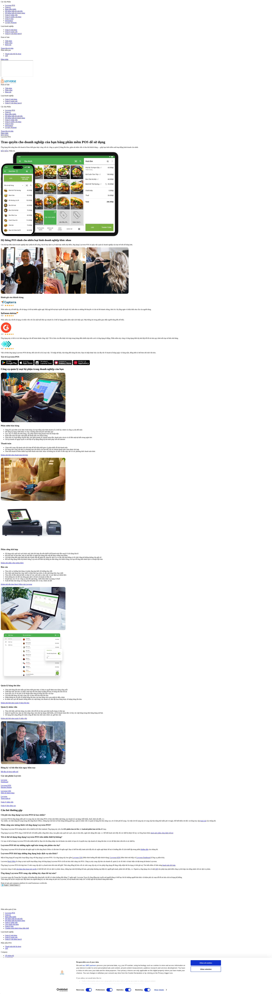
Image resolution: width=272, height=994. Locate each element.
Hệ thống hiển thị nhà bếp (14, 11)
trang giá (203, 821)
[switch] (109, 989)
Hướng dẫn (144, 849)
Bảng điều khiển (10, 9)
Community (9, 957)
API (6, 56)
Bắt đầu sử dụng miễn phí (9, 772)
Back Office (12, 861)
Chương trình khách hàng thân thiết (17, 928)
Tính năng (8, 41)
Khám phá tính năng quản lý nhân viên (14, 718)
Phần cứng (8, 43)
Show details (159, 990)
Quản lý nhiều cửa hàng (13, 17)
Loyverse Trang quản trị (5, 797)
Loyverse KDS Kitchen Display (6, 786)
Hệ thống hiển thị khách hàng (15, 13)
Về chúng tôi (9, 956)
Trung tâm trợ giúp (7, 48)
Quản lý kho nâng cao (8, 806)
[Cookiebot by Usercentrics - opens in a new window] (62, 989)
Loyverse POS (10, 5)
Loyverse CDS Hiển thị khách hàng (7, 792)
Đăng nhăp (4, 59)
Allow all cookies (206, 963)
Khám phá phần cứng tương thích (12, 563)
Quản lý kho (9, 19)
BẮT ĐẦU (5, 135)
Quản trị (8, 7)
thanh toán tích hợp (168, 865)
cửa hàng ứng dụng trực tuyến (26, 869)
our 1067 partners (89, 965)
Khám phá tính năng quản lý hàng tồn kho (15, 703)
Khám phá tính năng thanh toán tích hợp (14, 455)
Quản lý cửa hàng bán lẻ (13, 34)
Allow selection (206, 969)
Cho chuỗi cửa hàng (12, 924)
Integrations (9, 21)
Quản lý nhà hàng (11, 30)
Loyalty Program (10, 22)
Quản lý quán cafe (11, 32)
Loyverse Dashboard (4, 781)
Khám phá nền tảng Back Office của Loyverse (16, 584)
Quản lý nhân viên (11, 15)
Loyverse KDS (115, 857)
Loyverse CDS (77, 857)
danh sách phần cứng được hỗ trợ (162, 833)
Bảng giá (8, 45)
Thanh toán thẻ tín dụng (13, 54)
